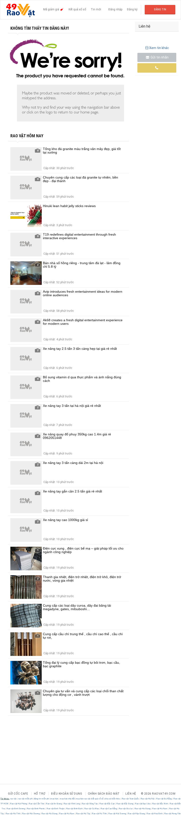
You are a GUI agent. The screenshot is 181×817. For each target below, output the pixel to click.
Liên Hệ (130, 793)
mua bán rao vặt (83, 799)
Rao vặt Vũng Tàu (89, 804)
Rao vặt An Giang (53, 804)
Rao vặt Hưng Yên (172, 814)
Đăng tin (160, 9)
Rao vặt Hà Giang (142, 809)
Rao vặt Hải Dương (30, 814)
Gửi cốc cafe (18, 793)
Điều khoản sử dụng (66, 793)
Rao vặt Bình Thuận (55, 809)
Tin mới (96, 9)
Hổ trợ (39, 793)
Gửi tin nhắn (159, 57)
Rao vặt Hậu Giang (136, 814)
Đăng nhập (115, 9)
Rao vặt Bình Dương (16, 809)
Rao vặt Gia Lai (125, 809)
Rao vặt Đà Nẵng (164, 799)
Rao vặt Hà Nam (160, 809)
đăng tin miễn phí (41, 799)
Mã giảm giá (51, 9)
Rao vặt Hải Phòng (19, 804)
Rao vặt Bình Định (74, 809)
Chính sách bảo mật (104, 793)
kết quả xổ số (97, 799)
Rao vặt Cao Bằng (109, 809)
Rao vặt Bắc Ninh (160, 804)
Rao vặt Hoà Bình (154, 814)
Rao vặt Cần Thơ (36, 804)
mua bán (54, 799)
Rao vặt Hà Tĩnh (13, 814)
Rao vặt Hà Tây (83, 814)
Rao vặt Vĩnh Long (72, 804)
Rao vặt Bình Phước (35, 809)
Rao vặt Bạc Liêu (143, 804)
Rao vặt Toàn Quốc (130, 799)
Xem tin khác (159, 48)
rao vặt (13, 799)
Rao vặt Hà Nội (147, 799)
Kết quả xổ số (77, 9)
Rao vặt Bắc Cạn (107, 804)
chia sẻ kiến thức (112, 799)
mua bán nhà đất (67, 799)
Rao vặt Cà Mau (91, 809)
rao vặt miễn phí (25, 799)
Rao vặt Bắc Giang (125, 804)
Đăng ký (132, 9)
